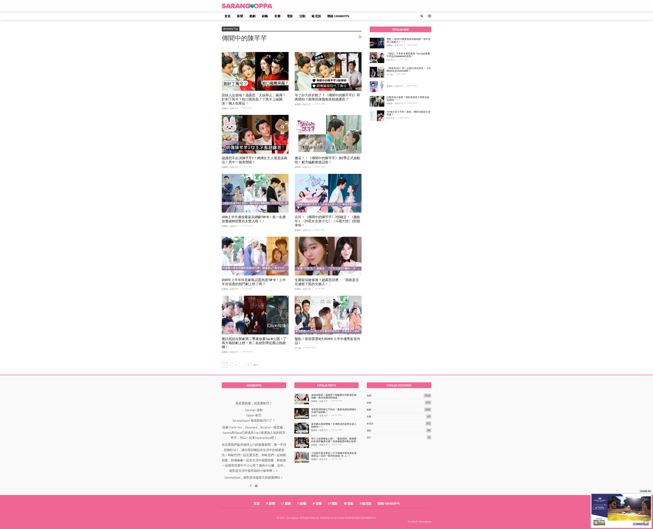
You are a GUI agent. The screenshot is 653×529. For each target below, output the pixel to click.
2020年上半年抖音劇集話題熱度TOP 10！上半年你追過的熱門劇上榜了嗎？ (254, 282)
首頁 (227, 16)
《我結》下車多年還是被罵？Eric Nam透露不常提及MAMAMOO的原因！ (408, 55)
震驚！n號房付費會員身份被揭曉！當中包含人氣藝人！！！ (408, 40)
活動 (302, 16)
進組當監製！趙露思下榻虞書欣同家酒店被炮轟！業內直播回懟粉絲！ (333, 396)
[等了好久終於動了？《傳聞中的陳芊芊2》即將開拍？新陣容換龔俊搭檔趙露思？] (328, 71)
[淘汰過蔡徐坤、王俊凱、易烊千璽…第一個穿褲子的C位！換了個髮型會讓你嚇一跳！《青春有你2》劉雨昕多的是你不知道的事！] (377, 86)
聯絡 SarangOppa (338, 16)
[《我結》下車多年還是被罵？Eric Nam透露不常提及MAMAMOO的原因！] (377, 57)
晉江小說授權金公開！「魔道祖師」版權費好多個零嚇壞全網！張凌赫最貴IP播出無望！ (334, 440)
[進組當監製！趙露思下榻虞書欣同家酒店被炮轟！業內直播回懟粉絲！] (301, 399)
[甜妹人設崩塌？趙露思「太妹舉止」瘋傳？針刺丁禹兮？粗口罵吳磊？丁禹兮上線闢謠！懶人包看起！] (255, 71)
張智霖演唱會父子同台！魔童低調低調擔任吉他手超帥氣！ (333, 410)
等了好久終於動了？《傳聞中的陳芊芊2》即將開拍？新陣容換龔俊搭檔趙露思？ (327, 97)
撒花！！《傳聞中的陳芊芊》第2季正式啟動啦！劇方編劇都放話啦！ (327, 160)
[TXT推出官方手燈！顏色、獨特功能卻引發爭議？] (377, 115)
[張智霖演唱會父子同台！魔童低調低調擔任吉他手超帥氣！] (301, 413)
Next (256, 365)
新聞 (240, 16)
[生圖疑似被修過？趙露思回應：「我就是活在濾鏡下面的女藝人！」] (328, 256)
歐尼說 (316, 16)
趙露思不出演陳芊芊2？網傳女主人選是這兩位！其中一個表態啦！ (254, 160)
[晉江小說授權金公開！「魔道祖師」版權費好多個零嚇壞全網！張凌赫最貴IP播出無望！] (301, 442)
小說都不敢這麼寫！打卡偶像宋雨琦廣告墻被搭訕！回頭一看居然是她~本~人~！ (333, 454)
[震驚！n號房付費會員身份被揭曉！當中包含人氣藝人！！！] (377, 43)
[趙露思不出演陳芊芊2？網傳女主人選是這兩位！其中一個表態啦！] (255, 134)
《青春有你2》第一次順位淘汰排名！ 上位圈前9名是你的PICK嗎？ (409, 69)
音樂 (277, 16)
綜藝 (265, 16)
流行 (369, 437)
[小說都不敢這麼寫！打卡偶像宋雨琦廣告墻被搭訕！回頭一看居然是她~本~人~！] (301, 457)
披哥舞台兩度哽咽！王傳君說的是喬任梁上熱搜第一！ (333, 425)
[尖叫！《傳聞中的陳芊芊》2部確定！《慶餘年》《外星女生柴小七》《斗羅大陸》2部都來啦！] (328, 193)
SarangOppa (425, 521)
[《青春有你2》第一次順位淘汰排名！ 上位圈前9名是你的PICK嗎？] (377, 72)
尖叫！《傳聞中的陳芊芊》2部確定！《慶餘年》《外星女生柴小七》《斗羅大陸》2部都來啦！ (327, 221)
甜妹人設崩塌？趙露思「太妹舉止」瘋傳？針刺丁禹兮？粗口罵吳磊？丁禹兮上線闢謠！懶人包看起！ (254, 99)
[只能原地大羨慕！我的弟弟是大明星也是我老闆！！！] (377, 101)
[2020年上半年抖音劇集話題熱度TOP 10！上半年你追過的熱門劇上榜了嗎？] (255, 256)
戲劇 (252, 16)
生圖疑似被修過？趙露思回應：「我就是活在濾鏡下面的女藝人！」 (327, 282)
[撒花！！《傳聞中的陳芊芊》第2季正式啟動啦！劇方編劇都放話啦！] (328, 134)
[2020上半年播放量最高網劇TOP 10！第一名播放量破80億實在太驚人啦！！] (255, 193)
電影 (290, 16)
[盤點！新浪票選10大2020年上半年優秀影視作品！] (328, 315)
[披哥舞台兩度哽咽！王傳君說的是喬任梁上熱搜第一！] (301, 428)
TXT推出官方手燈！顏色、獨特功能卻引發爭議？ (408, 113)
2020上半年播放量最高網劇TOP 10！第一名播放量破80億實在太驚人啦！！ (254, 219)
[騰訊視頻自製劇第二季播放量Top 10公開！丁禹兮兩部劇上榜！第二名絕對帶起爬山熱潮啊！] (255, 315)
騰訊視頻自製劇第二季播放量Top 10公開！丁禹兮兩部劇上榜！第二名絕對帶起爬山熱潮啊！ (254, 343)
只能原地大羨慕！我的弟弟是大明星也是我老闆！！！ (408, 98)
